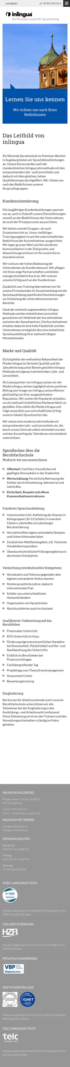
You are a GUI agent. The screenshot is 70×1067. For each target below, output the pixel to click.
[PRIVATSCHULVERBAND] (14, 968)
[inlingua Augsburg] (19, 14)
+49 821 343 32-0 (51, 3)
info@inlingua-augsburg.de (26, 813)
